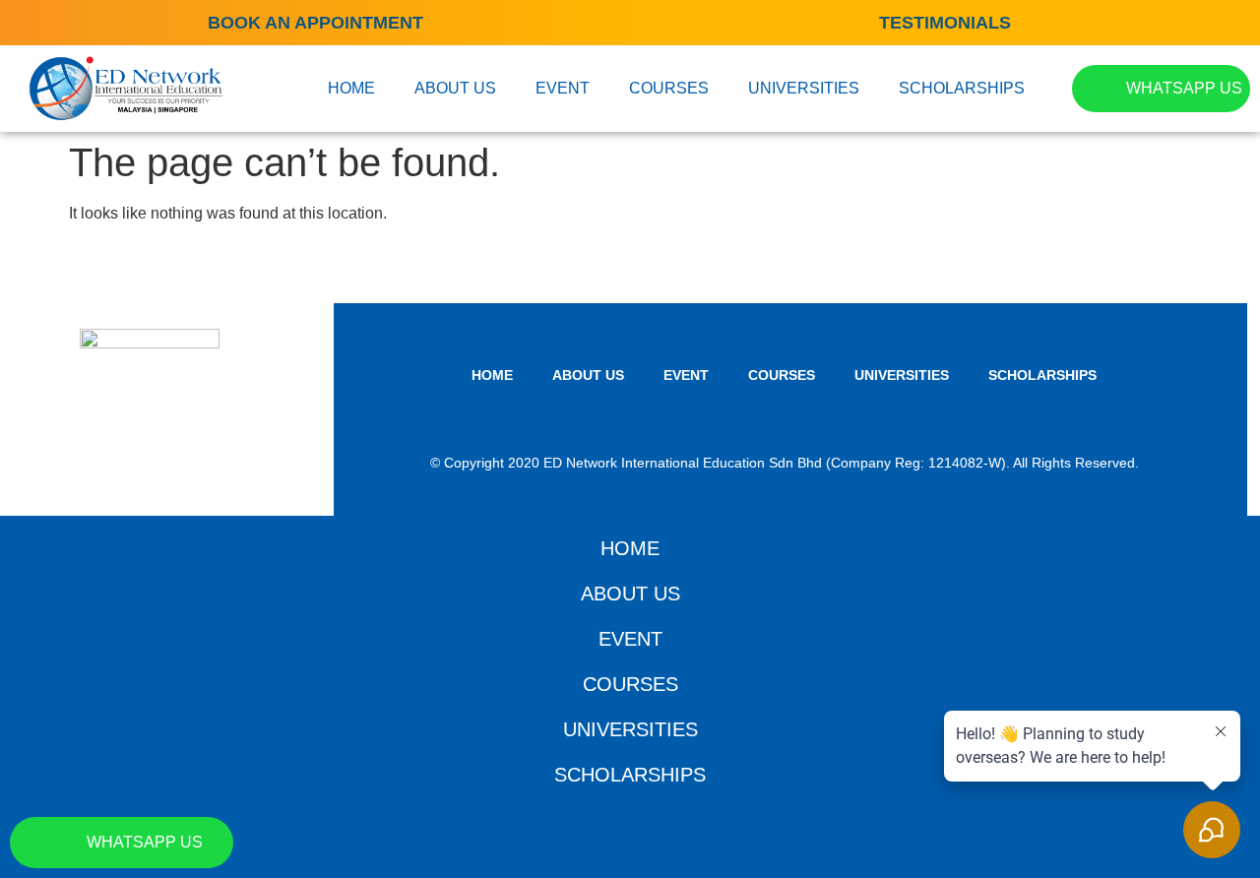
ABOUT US (455, 88)
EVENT (563, 88)
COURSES (669, 88)
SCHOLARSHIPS (962, 88)
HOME (351, 88)
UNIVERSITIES (803, 88)
